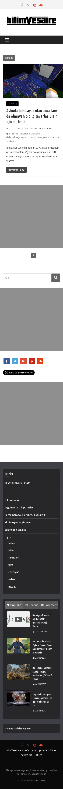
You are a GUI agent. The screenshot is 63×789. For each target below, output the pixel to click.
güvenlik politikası (48, 750)
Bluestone (25, 133)
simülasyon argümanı (18, 522)
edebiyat (13, 572)
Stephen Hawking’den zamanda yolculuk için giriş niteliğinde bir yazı (42, 700)
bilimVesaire (12, 500)
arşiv (33, 750)
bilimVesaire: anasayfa (17, 750)
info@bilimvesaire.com (17, 482)
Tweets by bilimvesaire (18, 728)
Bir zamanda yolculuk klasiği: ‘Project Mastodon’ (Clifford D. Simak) (43, 673)
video (11, 579)
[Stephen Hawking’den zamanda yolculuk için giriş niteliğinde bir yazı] (18, 698)
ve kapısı (11, 141)
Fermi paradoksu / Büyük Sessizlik (25, 515)
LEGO (46, 137)
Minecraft (54, 137)
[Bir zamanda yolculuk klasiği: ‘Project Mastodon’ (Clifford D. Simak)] (18, 672)
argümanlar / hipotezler (19, 507)
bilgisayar (14, 133)
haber (11, 543)
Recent (33, 605)
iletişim (38, 754)
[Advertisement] (31, 216)
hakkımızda (26, 754)
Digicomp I (36, 133)
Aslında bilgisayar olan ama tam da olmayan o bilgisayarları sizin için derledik (31, 116)
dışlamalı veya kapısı (16, 137)
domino (32, 137)
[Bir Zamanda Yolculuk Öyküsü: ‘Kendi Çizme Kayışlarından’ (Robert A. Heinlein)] (18, 645)
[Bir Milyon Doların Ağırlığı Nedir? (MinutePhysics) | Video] (18, 619)
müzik (12, 586)
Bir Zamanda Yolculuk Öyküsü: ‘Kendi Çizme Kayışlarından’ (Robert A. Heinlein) (42, 647)
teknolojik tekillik (15, 529)
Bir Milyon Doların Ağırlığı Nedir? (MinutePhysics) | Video (41, 621)
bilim (11, 550)
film (10, 564)
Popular (15, 605)
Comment (51, 605)
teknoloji (12, 103)
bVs (26, 128)
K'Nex (39, 137)
